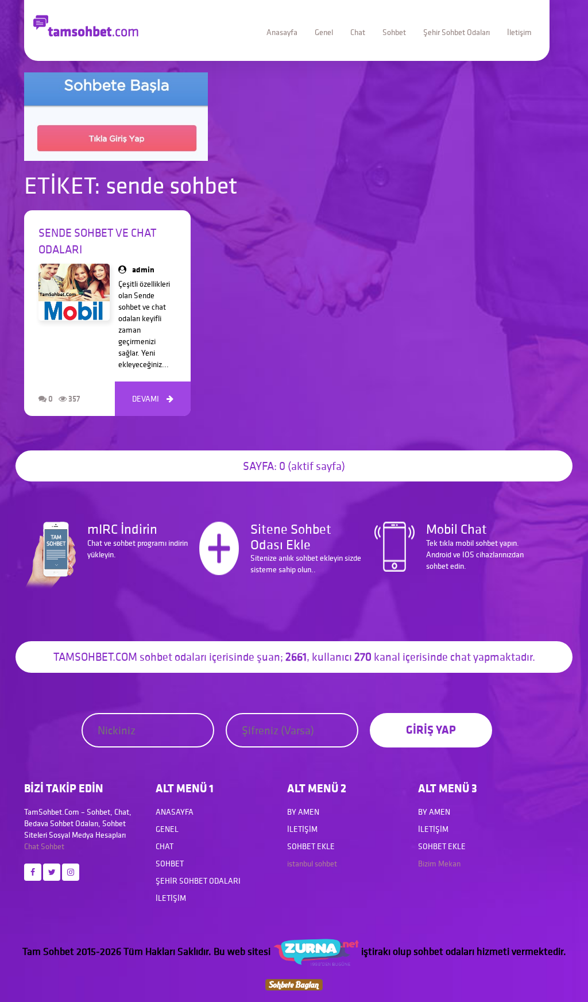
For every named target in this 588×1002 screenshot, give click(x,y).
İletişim (519, 32)
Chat (357, 32)
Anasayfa (281, 32)
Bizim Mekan (439, 863)
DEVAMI (152, 399)
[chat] (294, 984)
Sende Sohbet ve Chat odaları (97, 241)
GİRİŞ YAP (431, 729)
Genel (324, 32)
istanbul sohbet (312, 863)
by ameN (303, 812)
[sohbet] (316, 951)
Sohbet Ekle (311, 846)
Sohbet (394, 32)
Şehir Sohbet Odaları (456, 32)
